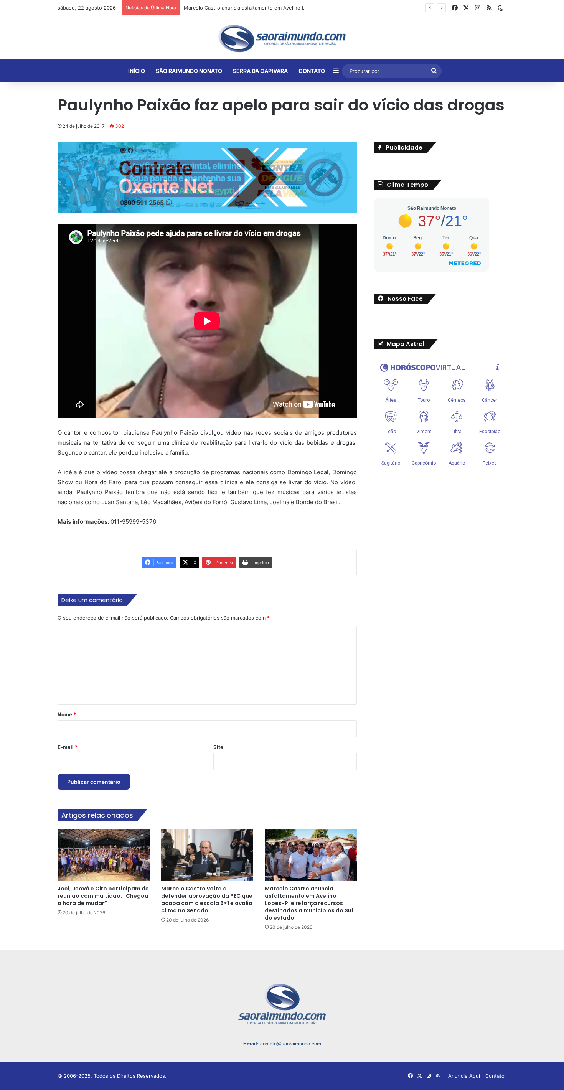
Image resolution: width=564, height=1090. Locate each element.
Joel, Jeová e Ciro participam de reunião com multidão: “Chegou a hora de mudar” (103, 896)
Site (218, 747)
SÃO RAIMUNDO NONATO (189, 71)
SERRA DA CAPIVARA (260, 71)
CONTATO (311, 71)
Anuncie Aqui (464, 1076)
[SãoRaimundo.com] (282, 38)
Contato (495, 1076)
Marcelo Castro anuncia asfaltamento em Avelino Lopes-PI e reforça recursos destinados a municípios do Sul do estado (327, 8)
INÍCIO (136, 71)
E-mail (68, 747)
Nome (67, 714)
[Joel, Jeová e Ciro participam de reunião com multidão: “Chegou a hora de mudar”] (104, 855)
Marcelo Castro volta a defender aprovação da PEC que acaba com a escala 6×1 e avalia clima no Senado (206, 899)
